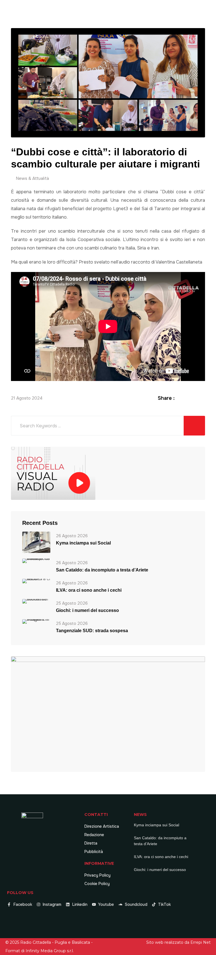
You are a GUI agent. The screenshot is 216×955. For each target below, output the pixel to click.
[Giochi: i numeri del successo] (36, 601)
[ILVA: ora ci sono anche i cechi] (36, 581)
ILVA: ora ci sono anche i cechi (89, 590)
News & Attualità (32, 178)
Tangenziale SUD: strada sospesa (92, 630)
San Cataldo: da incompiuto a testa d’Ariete (102, 570)
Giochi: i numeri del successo (87, 610)
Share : (166, 398)
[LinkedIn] (195, 398)
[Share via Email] (202, 398)
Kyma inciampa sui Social (83, 543)
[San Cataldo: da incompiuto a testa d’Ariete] (36, 560)
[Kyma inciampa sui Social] (36, 542)
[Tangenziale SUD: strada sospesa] (36, 621)
